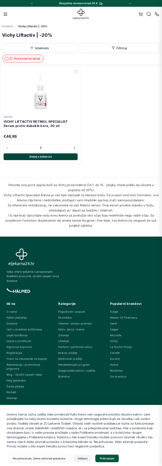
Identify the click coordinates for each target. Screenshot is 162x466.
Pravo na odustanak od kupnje (27, 358)
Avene (114, 364)
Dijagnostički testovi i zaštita (76, 370)
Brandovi (64, 376)
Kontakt (11, 392)
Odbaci (83, 458)
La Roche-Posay (121, 347)
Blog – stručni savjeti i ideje (24, 374)
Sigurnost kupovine (19, 347)
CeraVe (115, 352)
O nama (12, 311)
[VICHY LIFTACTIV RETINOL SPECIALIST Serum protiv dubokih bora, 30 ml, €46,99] (40, 90)
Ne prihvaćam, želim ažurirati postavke (39, 458)
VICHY (8, 117)
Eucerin (115, 358)
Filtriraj (121, 48)
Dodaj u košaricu (40, 156)
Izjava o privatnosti (19, 341)
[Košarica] (141, 14)
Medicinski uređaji (70, 358)
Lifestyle (63, 341)
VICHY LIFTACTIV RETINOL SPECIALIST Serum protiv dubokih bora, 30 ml (36, 124)
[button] (76, 71)
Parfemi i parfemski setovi (75, 347)
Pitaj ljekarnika (16, 380)
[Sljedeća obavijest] (130, 3)
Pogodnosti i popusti (71, 311)
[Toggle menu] (5, 14)
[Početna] (81, 14)
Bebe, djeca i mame (71, 329)
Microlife (116, 335)
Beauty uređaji (67, 352)
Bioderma (116, 370)
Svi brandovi (118, 376)
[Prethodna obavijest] (32, 3)
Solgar (114, 311)
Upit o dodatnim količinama (24, 329)
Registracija (14, 352)
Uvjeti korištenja (17, 335)
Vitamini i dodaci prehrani (75, 323)
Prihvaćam (107, 458)
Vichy (113, 341)
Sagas (114, 329)
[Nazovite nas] (157, 14)
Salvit (113, 323)
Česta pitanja (15, 386)
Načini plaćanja (17, 317)
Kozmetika (65, 317)
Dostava (12, 323)
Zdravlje (63, 335)
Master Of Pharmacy (123, 317)
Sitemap (12, 398)
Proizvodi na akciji (27, 58)
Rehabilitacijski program (74, 364)
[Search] (149, 14)
